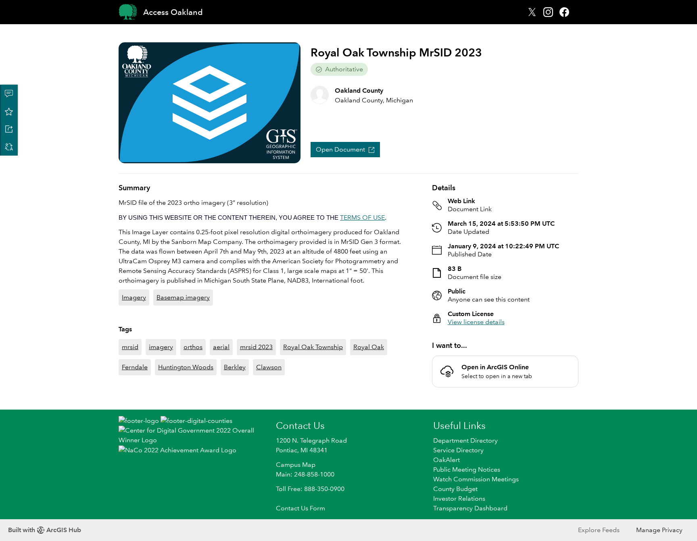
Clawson (269, 367)
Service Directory (458, 450)
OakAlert (446, 460)
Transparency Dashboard (470, 508)
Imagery (134, 297)
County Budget (455, 489)
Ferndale (135, 367)
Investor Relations (459, 498)
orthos (193, 347)
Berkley (235, 367)
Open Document (340, 149)
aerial (221, 347)
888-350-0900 (324, 489)
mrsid (130, 347)
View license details (476, 322)
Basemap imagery (183, 297)
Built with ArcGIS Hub (44, 530)
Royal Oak (368, 347)
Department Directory (465, 440)
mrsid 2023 (256, 347)
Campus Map (295, 464)
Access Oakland (173, 12)
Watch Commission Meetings (476, 479)
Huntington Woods (185, 367)
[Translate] (9, 147)
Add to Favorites (9, 111)
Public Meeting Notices (466, 469)
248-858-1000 (314, 474)
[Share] (9, 129)
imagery (161, 347)
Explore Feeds (599, 530)
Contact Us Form (300, 508)
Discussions (9, 93)
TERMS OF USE (362, 217)
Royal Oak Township (313, 347)
